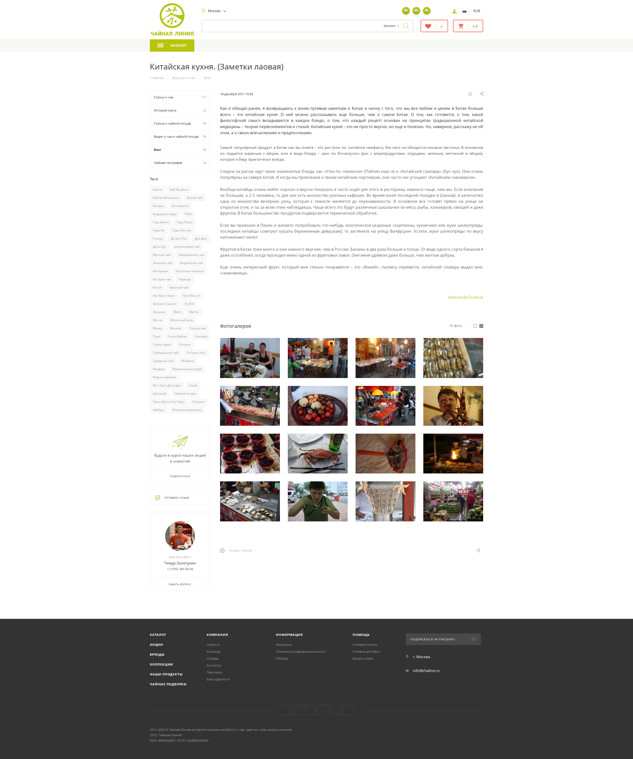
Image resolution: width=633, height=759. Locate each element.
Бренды (157, 654)
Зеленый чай (162, 263)
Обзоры (282, 658)
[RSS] (470, 93)
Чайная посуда (185, 393)
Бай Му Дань (179, 189)
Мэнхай (175, 328)
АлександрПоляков (465, 297)
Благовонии (180, 206)
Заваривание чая (191, 255)
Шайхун (158, 410)
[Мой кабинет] (454, 11)
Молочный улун (181, 320)
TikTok (335, 710)
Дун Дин (201, 238)
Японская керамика (186, 410)
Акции (156, 644)
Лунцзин (159, 312)
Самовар (200, 336)
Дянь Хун (159, 247)
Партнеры (214, 672)
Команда (213, 651)
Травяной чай (163, 361)
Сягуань (185, 344)
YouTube (297, 710)
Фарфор (158, 369)
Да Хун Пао (179, 238)
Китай (157, 287)
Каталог (158, 634)
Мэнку (157, 328)
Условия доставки (366, 651)
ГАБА (188, 214)
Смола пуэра (162, 344)
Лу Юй (189, 304)
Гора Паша (185, 222)
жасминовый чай (187, 247)
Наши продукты (166, 674)
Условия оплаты (365, 644)
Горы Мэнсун (181, 230)
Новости (213, 644)
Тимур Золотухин (180, 562)
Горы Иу (158, 230)
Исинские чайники (190, 271)
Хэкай (193, 385)
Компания (217, 634)
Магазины (284, 644)
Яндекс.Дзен (322, 710)
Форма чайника (164, 377)
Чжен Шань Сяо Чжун (168, 402)
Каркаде (185, 279)
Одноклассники (310, 710)
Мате (177, 312)
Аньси (157, 189)
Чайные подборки (168, 684)
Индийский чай (191, 263)
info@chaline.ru (426, 670)
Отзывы (213, 658)
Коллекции (161, 664)
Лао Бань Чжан (164, 295)
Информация (289, 634)
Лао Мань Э (191, 295)
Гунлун (158, 238)
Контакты (214, 665)
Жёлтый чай (162, 255)
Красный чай (179, 287)
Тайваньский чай (166, 353)
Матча (157, 320)
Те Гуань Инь (196, 353)
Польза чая (197, 328)
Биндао (158, 206)
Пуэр (156, 336)
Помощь (361, 634)
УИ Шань (187, 361)
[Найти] (406, 26)
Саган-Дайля (177, 336)
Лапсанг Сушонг (165, 304)
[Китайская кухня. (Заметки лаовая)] (250, 357)
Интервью (160, 271)
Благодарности (218, 679)
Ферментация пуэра (187, 369)
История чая (162, 279)
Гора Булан (161, 222)
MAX (348, 710)
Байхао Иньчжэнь (166, 198)
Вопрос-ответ (363, 658)
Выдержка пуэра (165, 214)
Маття (193, 312)
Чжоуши (198, 402)
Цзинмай (159, 393)
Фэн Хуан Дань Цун (167, 385)
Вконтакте (285, 710)
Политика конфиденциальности (300, 651)
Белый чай (195, 198)
